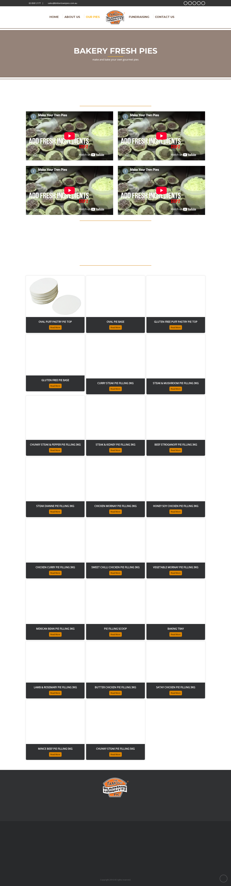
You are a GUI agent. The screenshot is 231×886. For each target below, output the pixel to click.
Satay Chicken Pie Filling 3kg (175, 687)
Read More (55, 327)
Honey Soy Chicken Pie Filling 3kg (175, 506)
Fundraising (139, 16)
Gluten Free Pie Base (55, 380)
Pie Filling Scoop (115, 628)
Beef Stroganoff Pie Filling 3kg (175, 444)
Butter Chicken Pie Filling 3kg (115, 687)
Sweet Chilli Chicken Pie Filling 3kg (115, 567)
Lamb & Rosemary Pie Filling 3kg (55, 687)
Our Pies (93, 16)
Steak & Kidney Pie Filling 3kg (115, 444)
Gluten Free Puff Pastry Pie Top (175, 321)
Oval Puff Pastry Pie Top (55, 321)
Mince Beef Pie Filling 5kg (55, 748)
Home (54, 16)
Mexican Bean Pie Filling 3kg (55, 628)
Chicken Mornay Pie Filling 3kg (115, 506)
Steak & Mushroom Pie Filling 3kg (176, 383)
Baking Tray (176, 628)
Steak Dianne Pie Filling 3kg (55, 506)
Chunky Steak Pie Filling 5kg (115, 748)
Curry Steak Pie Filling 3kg (115, 383)
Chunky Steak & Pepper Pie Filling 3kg (55, 444)
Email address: (143, 793)
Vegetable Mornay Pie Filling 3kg (175, 567)
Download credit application (62, 800)
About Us (72, 16)
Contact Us (164, 16)
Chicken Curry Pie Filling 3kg (55, 567)
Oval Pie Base (115, 321)
